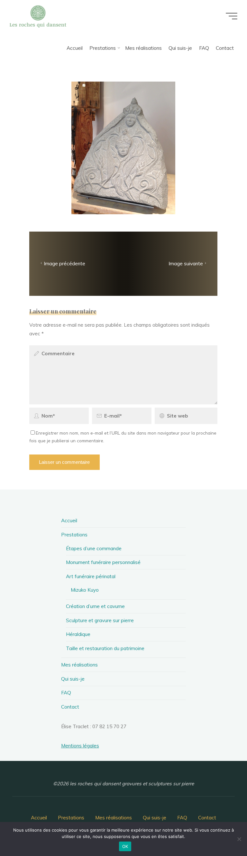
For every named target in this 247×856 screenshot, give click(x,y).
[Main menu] (231, 16)
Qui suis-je (73, 679)
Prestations (74, 535)
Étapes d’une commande (94, 548)
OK (125, 846)
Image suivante (186, 263)
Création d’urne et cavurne (95, 606)
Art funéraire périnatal (90, 576)
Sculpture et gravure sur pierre (100, 620)
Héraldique (78, 634)
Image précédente (65, 263)
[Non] (239, 839)
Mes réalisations (79, 665)
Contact (70, 707)
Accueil (69, 520)
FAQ (66, 693)
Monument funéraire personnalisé (103, 562)
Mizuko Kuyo (85, 590)
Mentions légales (80, 746)
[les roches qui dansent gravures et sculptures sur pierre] (38, 16)
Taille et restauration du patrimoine (105, 648)
